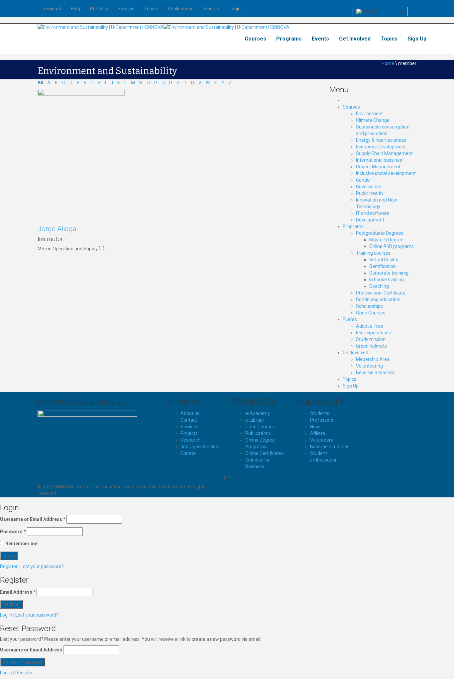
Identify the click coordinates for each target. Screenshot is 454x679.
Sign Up (416, 39)
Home (388, 63)
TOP (227, 477)
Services (189, 426)
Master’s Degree (386, 239)
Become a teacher (375, 372)
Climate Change (373, 120)
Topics (151, 8)
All (40, 82)
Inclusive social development (386, 173)
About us (189, 413)
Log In (6, 615)
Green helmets (371, 346)
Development (370, 219)
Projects (189, 433)
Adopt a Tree (369, 326)
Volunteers (321, 440)
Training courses (373, 253)
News (316, 426)
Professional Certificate (380, 293)
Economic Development (381, 146)
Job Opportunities (199, 446)
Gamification (382, 266)
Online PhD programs (391, 246)
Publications (180, 8)
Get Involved (355, 39)
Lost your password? (42, 566)
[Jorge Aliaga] (81, 153)
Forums (126, 8)
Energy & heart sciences (381, 140)
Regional (52, 8)
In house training (386, 279)
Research (190, 440)
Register (9, 566)
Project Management (378, 166)
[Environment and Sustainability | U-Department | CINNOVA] (101, 27)
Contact (188, 420)
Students (319, 413)
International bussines (379, 160)
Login (235, 8)
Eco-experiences (373, 332)
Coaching (379, 286)
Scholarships (369, 306)
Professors (321, 420)
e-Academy (257, 413)
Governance (368, 186)
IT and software (372, 213)
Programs (289, 39)
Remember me (21, 543)
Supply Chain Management (384, 153)
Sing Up (211, 8)
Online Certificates (264, 453)
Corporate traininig (388, 273)
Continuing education (378, 299)
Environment (369, 113)
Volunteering (369, 366)
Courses (255, 39)
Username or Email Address (32, 519)
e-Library (254, 420)
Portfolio (99, 8)
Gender (363, 180)
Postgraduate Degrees (379, 233)
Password (13, 531)
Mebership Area (373, 359)
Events (320, 39)
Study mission (371, 339)
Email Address (18, 592)
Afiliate (317, 433)
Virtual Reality (383, 259)
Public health (369, 193)
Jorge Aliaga (57, 229)
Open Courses (371, 312)
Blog (75, 8)
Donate (188, 453)
